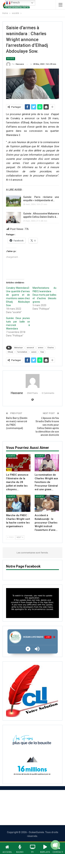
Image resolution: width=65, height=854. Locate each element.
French (15, 2)
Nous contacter (18, 807)
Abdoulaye (18, 348)
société (10, 59)
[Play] (28, 649)
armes (40, 348)
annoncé (30, 348)
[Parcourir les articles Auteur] (32, 381)
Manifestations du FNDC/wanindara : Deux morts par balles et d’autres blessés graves (44, 294)
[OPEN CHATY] (55, 844)
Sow (42, 352)
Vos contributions (28, 816)
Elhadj (10, 352)
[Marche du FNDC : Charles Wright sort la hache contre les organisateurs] (18, 503)
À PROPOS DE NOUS (28, 798)
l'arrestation (22, 352)
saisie (33, 352)
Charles (50, 348)
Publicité (43, 807)
